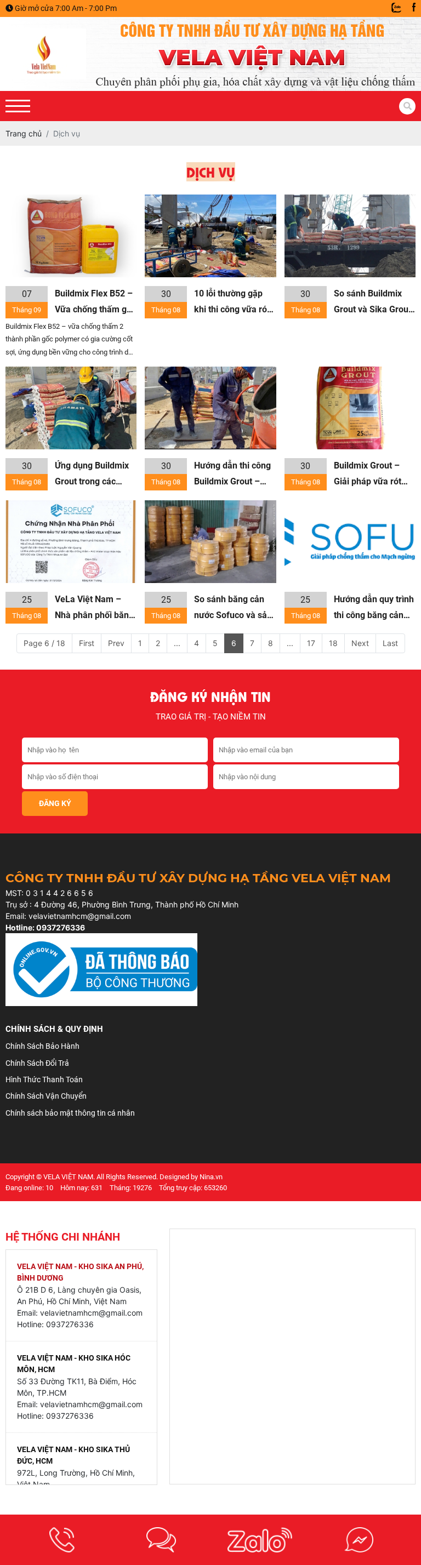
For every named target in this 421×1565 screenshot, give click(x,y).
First (86, 643)
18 (333, 643)
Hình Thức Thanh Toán (44, 1079)
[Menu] (17, 106)
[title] (62, 1539)
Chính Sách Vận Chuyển (46, 1096)
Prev (116, 643)
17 (311, 643)
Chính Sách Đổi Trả (37, 1063)
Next (360, 643)
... (177, 643)
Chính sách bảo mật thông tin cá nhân (70, 1113)
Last (390, 643)
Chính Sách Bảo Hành (42, 1046)
